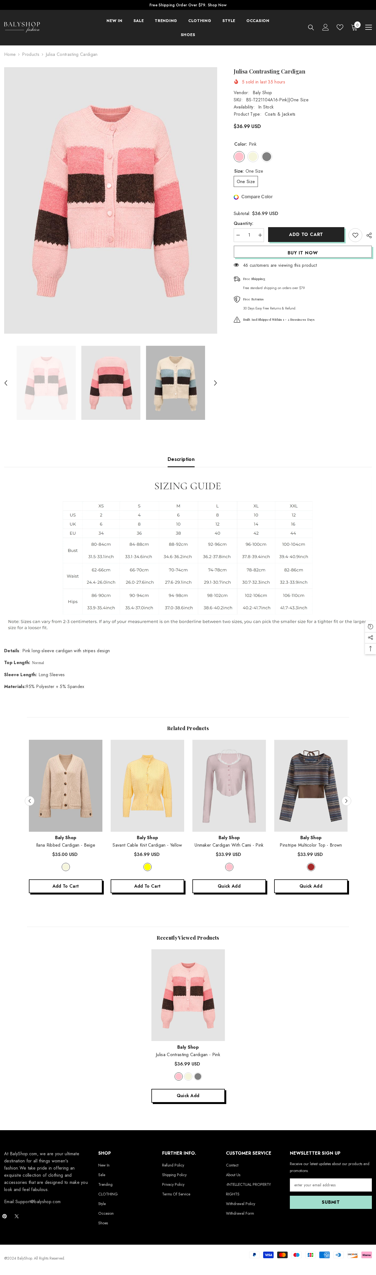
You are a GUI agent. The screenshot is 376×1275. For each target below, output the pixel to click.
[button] (6, 383)
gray (198, 1076)
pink (229, 867)
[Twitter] (17, 1216)
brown (311, 867)
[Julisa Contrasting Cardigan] (188, 995)
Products (30, 54)
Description (181, 459)
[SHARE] (367, 235)
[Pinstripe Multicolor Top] (311, 786)
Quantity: (244, 223)
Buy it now (303, 253)
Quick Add (229, 886)
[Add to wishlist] (355, 235)
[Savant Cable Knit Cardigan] (147, 786)
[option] (110, 200)
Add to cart (306, 234)
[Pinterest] (5, 1216)
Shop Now (217, 5)
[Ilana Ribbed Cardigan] (65, 786)
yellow (147, 867)
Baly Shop (262, 92)
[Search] (311, 27)
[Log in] (325, 27)
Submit (331, 1202)
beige (66, 867)
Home (10, 54)
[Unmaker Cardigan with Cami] (229, 786)
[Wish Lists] (340, 27)
